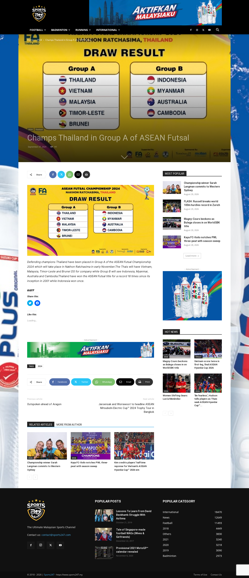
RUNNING (81, 30)
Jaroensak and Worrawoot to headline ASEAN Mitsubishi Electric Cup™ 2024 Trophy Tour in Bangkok (126, 408)
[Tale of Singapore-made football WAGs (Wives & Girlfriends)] (103, 534)
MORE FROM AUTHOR (69, 424)
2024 (39, 39)
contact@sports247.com (56, 535)
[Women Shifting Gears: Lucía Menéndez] (176, 383)
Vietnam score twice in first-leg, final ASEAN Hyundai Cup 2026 (206, 364)
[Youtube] (209, 30)
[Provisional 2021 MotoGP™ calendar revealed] (104, 552)
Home (30, 39)
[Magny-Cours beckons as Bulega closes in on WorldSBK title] (172, 223)
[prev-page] (29, 477)
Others (198, 356)
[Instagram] (197, 30)
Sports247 (49, 574)
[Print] (86, 174)
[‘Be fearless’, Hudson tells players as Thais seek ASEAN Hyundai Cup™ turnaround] (208, 383)
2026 (30, 458)
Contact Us (216, 574)
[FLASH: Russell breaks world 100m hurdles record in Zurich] (172, 206)
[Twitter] (203, 30)
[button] (217, 30)
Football (39, 129)
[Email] (78, 174)
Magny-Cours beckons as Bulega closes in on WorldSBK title (202, 222)
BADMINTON (59, 30)
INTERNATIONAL (106, 30)
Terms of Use (200, 574)
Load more (191, 255)
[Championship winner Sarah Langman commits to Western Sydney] (47, 446)
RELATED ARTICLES (40, 424)
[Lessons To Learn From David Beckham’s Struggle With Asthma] (104, 515)
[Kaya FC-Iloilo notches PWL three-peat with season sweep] (90, 446)
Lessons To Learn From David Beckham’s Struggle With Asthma (133, 515)
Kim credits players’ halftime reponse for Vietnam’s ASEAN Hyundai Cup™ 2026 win (130, 466)
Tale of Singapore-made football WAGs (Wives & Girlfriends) (130, 533)
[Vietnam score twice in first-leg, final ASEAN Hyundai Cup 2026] (208, 348)
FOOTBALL (36, 30)
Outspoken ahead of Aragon (44, 404)
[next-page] (35, 477)
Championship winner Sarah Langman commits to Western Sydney (43, 466)
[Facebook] (191, 30)
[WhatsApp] (69, 174)
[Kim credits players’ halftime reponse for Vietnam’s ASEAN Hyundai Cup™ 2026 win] (134, 446)
